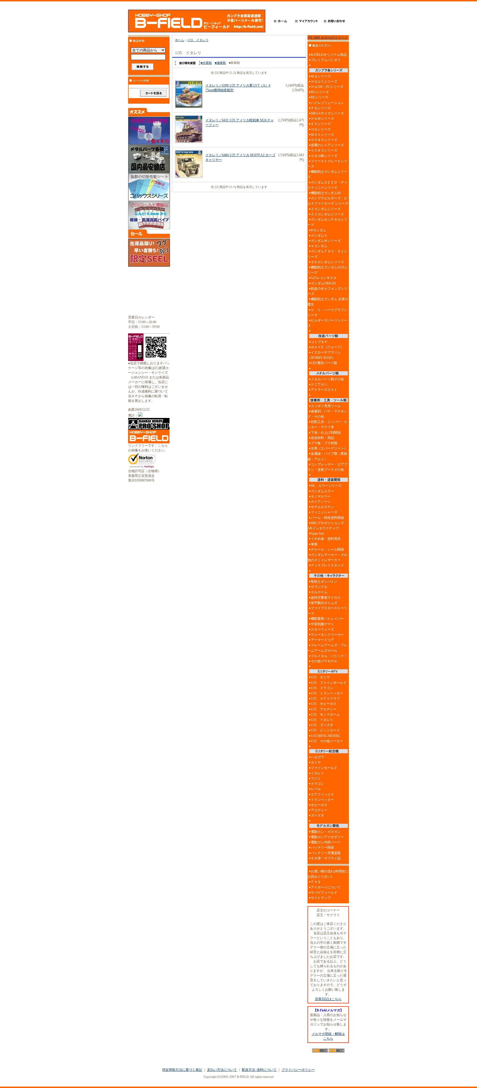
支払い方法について (222, 1070)
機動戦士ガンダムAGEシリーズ (328, 269)
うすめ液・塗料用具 (326, 539)
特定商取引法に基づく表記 (182, 1070)
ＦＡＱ (315, 882)
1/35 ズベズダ (322, 725)
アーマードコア (322, 640)
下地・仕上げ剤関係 (326, 433)
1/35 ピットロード (325, 730)
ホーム (179, 40)
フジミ (316, 778)
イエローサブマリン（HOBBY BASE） (324, 355)
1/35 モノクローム (325, 714)
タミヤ (316, 762)
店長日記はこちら (328, 999)
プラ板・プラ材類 (324, 443)
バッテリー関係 (322, 847)
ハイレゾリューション (327, 103)
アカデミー (319, 810)
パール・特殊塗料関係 (327, 518)
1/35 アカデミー (323, 709)
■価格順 (220, 62)
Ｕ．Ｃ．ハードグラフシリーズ (327, 312)
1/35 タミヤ (320, 677)
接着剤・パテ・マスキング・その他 (327, 414)
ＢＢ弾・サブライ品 (326, 858)
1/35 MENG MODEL (325, 736)
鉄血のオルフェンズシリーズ (327, 291)
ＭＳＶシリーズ (322, 135)
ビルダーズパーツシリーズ (327, 323)
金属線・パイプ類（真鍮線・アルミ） (327, 456)
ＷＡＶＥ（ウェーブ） (327, 347)
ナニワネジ (319, 384)
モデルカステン (322, 507)
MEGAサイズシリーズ (327, 113)
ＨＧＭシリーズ (322, 119)
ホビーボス (319, 805)
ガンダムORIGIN (323, 283)
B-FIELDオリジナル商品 (329, 55)
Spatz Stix (317, 533)
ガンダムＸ (319, 235)
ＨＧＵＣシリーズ (324, 81)
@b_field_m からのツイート (328, 37)
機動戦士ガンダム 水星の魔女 (328, 301)
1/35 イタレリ (197, 40)
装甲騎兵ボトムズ (324, 603)
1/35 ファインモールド (328, 683)
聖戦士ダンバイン (324, 582)
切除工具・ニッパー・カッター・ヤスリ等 (327, 424)
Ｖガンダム (319, 246)
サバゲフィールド (324, 893)
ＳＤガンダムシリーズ (327, 262)
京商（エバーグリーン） (329, 448)
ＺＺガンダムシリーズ (327, 214)
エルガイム (319, 592)
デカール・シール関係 (327, 549)
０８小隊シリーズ (324, 156)
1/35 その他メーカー (327, 741)
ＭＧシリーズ (321, 76)
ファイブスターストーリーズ (327, 610)
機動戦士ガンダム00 (326, 193)
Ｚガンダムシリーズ (326, 209)
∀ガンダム (318, 230)
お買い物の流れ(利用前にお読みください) (328, 873)
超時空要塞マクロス (326, 598)
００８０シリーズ (324, 140)
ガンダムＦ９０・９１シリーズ (327, 253)
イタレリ (317, 773)
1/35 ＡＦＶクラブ (325, 698)
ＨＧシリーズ (321, 129)
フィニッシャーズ (324, 512)
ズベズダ (317, 815)
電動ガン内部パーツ (326, 842)
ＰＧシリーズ (321, 108)
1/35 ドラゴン (322, 688)
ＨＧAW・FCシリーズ (327, 87)
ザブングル (319, 587)
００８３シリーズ (324, 150)
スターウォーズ (322, 629)
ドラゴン (317, 784)
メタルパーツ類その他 (327, 379)
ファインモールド (324, 768)
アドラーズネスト (324, 390)
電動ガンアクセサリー (327, 837)
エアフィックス (322, 794)
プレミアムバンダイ (326, 60)
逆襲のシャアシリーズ (327, 145)
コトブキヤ (319, 342)
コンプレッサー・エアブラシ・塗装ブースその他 (327, 467)
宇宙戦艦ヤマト (322, 624)
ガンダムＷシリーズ (326, 241)
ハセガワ (317, 757)
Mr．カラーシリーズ (326, 486)
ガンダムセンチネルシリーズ (327, 222)
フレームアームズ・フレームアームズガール (327, 647)
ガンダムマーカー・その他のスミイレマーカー (327, 557)
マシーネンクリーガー (327, 635)
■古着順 (206, 62)
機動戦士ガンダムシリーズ (327, 174)
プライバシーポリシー (298, 1070)
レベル (316, 789)
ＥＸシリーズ (321, 124)
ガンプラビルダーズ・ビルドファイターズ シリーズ (328, 200)
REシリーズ (319, 97)
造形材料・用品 (322, 438)
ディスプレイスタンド (327, 565)
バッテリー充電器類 (326, 853)
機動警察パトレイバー (327, 619)
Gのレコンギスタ (323, 278)
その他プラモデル (324, 661)
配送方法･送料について (259, 1070)
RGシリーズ (320, 92)
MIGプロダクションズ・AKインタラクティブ (327, 525)
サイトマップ (321, 898)
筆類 (314, 544)
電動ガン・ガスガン (326, 832)
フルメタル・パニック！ (329, 656)
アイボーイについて (326, 887)
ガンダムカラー (322, 491)
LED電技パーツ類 (324, 363)
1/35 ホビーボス (323, 704)
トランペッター (322, 800)
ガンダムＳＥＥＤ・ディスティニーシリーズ (327, 185)
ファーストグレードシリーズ (327, 163)
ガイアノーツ (321, 502)
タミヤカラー (321, 496)
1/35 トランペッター (327, 693)
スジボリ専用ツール (326, 406)
